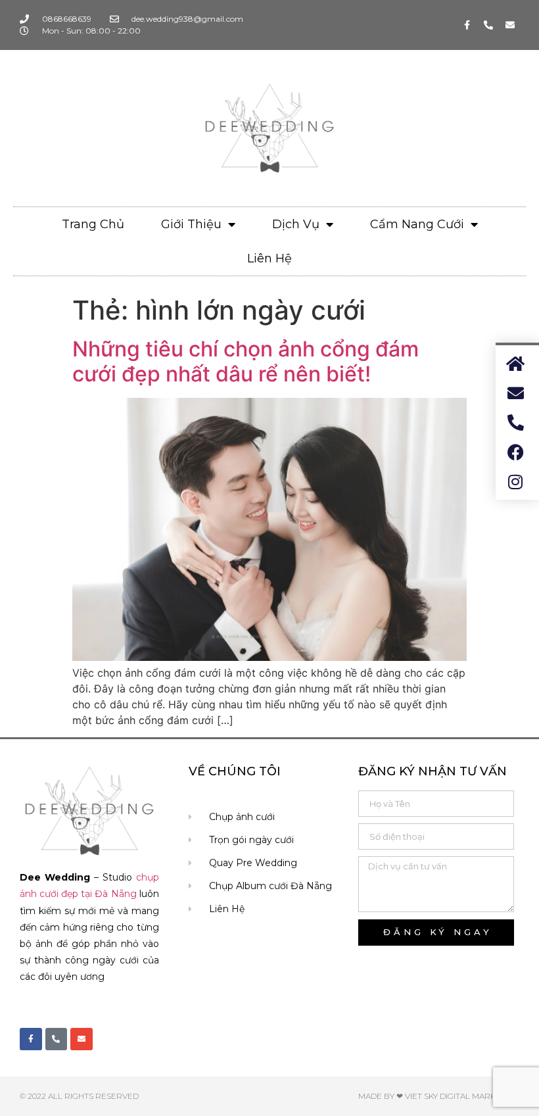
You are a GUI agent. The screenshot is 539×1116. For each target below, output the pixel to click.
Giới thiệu (191, 224)
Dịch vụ (295, 224)
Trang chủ (93, 224)
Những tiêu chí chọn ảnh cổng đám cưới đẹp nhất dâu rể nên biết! (245, 361)
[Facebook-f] (466, 25)
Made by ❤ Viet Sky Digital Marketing (438, 1096)
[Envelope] (510, 25)
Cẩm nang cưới (417, 224)
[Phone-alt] (488, 25)
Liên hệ (269, 258)
